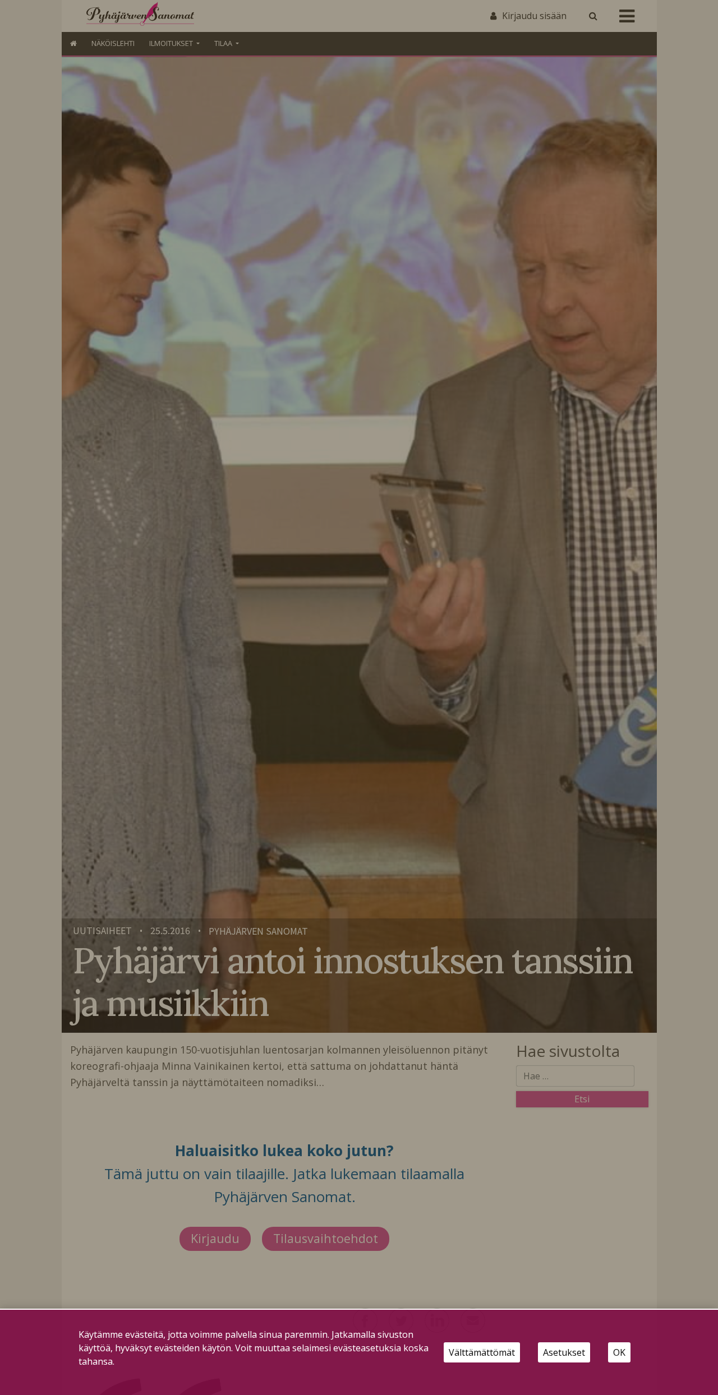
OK (619, 1352)
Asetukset (564, 1352)
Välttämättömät (482, 1352)
